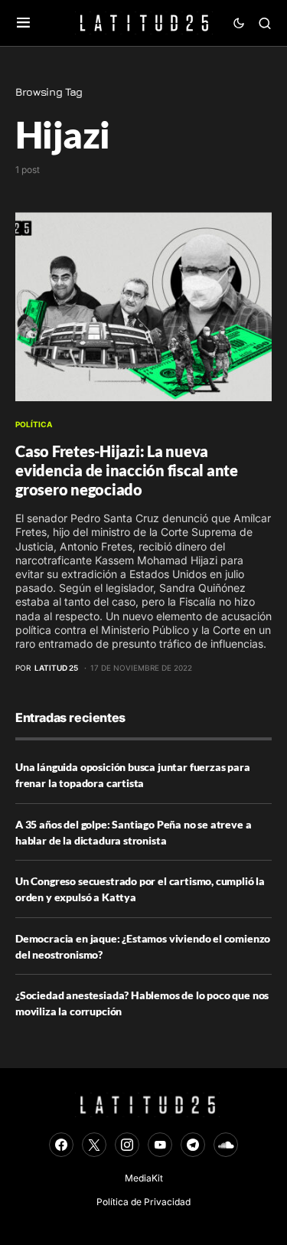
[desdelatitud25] (160, 1144)
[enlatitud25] (127, 1144)
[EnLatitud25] (61, 1144)
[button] (23, 23)
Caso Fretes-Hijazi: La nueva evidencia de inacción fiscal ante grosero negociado (126, 470)
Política (33, 424)
